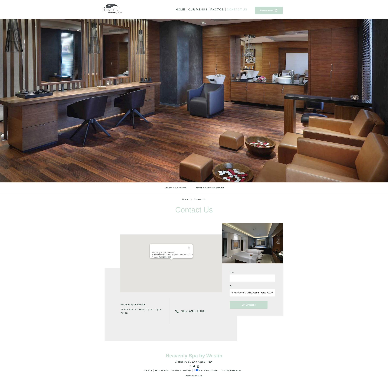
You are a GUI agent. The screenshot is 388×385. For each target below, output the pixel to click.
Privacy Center (162, 370)
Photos (217, 9)
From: (232, 272)
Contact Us (237, 9)
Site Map (148, 370)
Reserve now (266, 10)
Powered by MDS (194, 375)
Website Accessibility (181, 370)
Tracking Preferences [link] (231, 370)
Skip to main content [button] (13, 9)
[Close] (189, 247)
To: (231, 286)
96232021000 (217, 187)
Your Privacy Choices (208, 370)
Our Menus (197, 9)
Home (180, 9)
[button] (171, 261)
